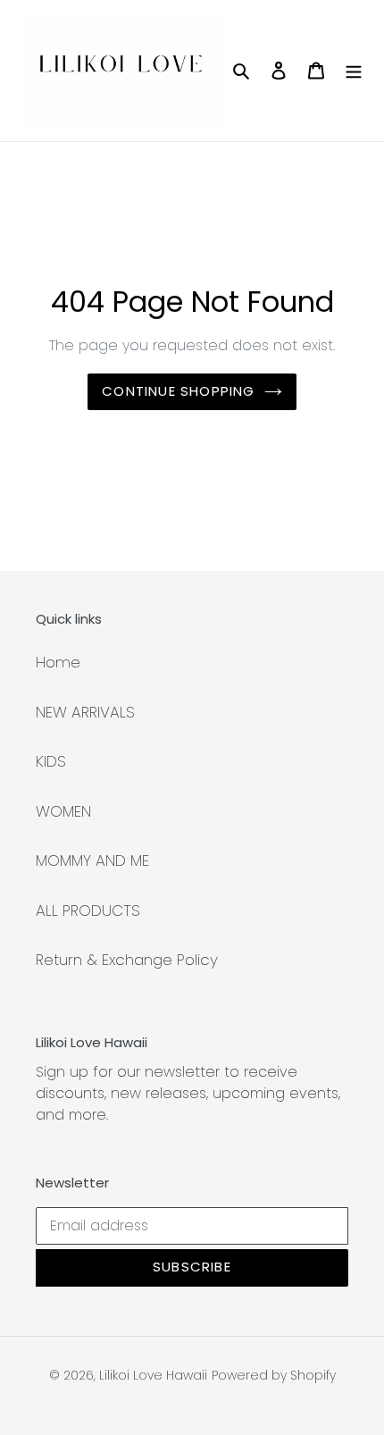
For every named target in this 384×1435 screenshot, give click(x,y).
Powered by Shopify (274, 1375)
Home (58, 662)
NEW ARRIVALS (85, 712)
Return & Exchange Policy (127, 959)
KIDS (51, 761)
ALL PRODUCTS (88, 910)
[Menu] (353, 70)
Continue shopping (178, 391)
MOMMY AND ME (92, 860)
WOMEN (63, 811)
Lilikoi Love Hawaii (153, 1375)
